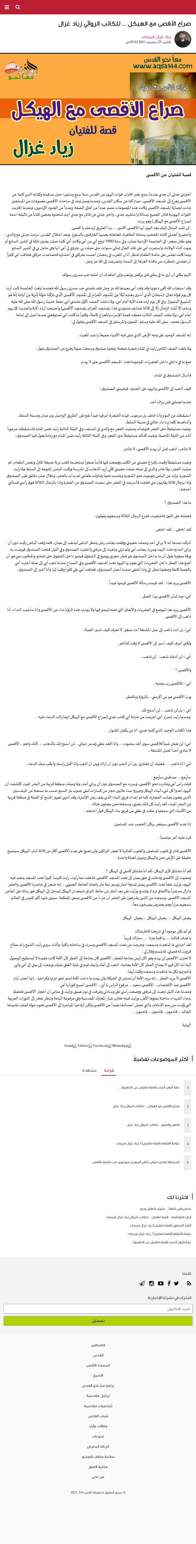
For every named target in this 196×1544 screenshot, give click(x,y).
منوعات (98, 1436)
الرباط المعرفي (98, 1446)
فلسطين (98, 1345)
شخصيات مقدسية (98, 1406)
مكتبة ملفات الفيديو (98, 1457)
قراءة (109, 1070)
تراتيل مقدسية (98, 1396)
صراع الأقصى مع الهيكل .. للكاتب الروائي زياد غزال (146, 1106)
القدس (98, 1355)
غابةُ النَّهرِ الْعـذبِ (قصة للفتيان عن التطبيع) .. (149, 1087)
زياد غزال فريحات (156, 37)
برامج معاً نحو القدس (98, 1386)
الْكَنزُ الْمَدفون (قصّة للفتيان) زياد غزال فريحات (160, 1225)
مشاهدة (89, 1070)
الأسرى (98, 1375)
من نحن (98, 1477)
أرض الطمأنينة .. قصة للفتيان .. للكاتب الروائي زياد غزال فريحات (148, 1217)
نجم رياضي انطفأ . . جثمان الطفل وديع (165, 1208)
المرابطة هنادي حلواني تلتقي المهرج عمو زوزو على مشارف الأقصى (136, 1162)
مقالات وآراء (98, 1426)
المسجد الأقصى (98, 1365)
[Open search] (18, 7)
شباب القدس (98, 1416)
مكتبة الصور (98, 1467)
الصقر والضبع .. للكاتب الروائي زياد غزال (153, 1124)
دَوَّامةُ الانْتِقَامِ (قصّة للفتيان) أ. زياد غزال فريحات (148, 1143)
